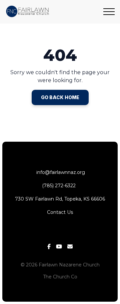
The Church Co (60, 277)
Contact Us (60, 212)
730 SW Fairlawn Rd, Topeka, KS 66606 (60, 199)
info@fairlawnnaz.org (60, 172)
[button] (109, 11)
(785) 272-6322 (60, 186)
